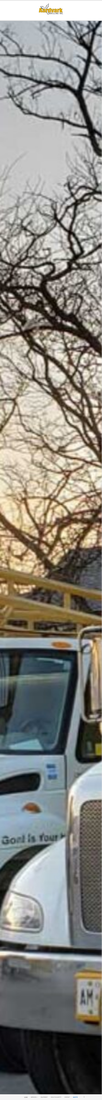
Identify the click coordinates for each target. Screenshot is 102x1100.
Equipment (44, 1097)
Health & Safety (56, 1097)
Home (26, 1097)
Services (33, 1097)
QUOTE (75, 1097)
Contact (67, 1097)
